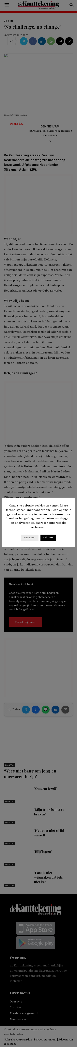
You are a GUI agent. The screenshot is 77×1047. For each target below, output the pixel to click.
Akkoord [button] (48, 537)
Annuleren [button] (29, 537)
